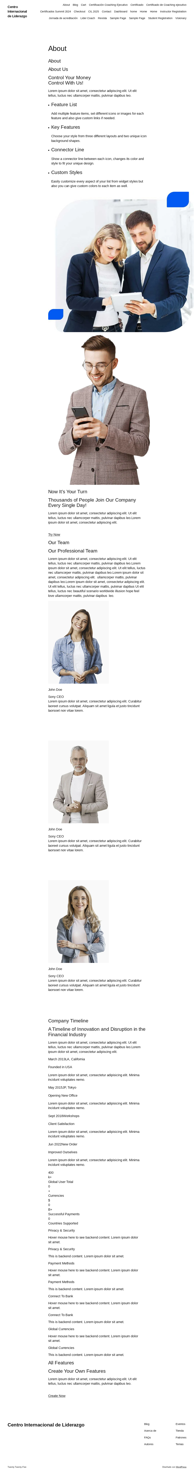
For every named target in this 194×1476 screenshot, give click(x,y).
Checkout (79, 11)
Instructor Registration (173, 11)
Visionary (180, 18)
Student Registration (160, 18)
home (133, 11)
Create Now (56, 1396)
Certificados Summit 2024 (55, 11)
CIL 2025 (93, 11)
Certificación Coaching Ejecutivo (108, 4)
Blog (75, 4)
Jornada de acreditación (63, 18)
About (66, 4)
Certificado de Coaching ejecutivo (166, 4)
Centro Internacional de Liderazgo (17, 11)
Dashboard (120, 11)
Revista (102, 18)
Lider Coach (87, 18)
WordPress (181, 1467)
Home (143, 11)
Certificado (136, 4)
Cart (83, 4)
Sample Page (118, 18)
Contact (106, 11)
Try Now (54, 534)
